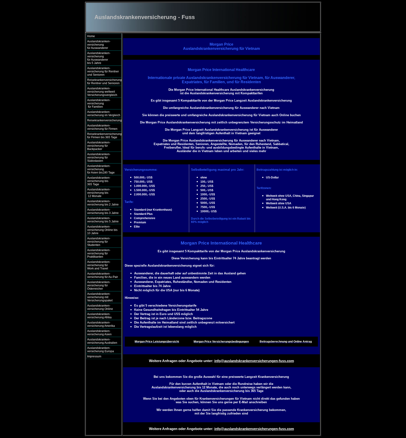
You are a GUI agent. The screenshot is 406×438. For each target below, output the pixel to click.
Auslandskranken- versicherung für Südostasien (98, 157)
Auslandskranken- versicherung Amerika (101, 324)
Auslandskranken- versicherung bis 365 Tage (102, 181)
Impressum (94, 356)
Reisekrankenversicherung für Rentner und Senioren (104, 81)
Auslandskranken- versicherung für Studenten (98, 242)
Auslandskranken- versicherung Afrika (99, 315)
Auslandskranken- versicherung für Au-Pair (102, 275)
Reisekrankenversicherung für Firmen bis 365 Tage (104, 135)
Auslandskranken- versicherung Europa (100, 349)
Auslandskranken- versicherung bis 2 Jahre (103, 203)
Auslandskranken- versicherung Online (100, 307)
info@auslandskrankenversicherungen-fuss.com (254, 361)
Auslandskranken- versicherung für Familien (102, 103)
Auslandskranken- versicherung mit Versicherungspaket (100, 297)
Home (91, 36)
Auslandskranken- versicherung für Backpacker (98, 146)
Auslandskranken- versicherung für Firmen (102, 127)
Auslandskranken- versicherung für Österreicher (98, 285)
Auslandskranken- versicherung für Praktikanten (98, 253)
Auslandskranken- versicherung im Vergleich (103, 113)
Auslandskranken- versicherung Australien (102, 341)
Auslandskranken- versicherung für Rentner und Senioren (103, 71)
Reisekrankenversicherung (104, 120)
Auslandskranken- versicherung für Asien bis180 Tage (102, 169)
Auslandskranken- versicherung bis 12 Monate (101, 193)
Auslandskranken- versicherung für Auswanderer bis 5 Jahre (102, 58)
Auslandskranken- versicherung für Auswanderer (102, 45)
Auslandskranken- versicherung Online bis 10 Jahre (102, 230)
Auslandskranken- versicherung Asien (99, 332)
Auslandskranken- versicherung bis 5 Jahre (103, 220)
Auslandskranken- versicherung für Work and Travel (101, 265)
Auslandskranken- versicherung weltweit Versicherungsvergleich (102, 92)
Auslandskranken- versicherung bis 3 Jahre (103, 211)
